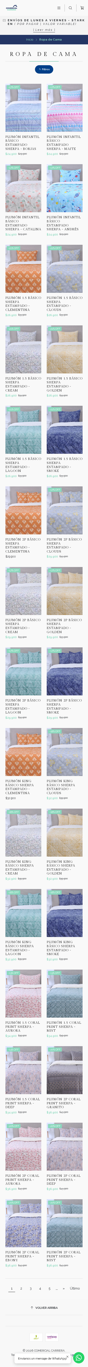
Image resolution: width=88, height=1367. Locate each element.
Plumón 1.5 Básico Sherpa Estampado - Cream (23, 384)
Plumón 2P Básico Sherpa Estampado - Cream (23, 626)
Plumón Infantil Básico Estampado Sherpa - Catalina (23, 223)
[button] (44, 69)
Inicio (29, 39)
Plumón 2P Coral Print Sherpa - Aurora (22, 1180)
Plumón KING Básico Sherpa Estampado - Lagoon (19, 948)
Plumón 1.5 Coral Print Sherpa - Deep (22, 1103)
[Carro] (82, 8)
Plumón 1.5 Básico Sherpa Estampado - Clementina (23, 304)
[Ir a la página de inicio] (12, 7)
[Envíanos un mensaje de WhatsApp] (78, 1357)
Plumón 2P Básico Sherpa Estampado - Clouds (64, 545)
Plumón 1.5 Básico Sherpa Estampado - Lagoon (23, 465)
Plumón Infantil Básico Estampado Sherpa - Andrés (64, 223)
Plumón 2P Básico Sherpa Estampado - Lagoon (23, 706)
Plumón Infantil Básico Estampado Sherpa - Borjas (22, 143)
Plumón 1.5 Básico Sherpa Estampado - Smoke (65, 465)
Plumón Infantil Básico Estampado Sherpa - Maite (64, 143)
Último (75, 1288)
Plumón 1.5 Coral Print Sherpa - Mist (64, 1027)
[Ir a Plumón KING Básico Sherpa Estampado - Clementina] (23, 752)
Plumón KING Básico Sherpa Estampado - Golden (61, 868)
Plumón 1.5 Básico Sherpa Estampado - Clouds (65, 304)
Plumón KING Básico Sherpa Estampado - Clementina (19, 787)
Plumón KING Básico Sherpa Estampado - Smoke (61, 948)
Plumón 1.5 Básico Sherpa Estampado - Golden (65, 384)
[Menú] (59, 8)
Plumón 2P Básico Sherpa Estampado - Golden (64, 626)
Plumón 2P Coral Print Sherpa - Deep (64, 1180)
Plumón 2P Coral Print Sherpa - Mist (64, 1256)
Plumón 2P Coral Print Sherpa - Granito (64, 1103)
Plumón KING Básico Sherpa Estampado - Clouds (61, 787)
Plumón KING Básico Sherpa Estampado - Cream (19, 868)
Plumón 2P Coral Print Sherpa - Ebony (22, 1256)
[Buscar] (70, 8)
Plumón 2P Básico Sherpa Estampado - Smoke (64, 706)
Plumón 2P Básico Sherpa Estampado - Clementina (23, 545)
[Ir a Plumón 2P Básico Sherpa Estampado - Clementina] (23, 510)
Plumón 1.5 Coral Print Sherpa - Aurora (22, 1027)
